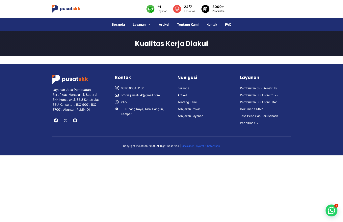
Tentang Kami (187, 24)
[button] (331, 210)
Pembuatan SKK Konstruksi (259, 88)
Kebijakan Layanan (190, 116)
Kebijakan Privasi (189, 109)
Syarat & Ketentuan (208, 145)
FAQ (228, 24)
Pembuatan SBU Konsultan (258, 102)
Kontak (211, 24)
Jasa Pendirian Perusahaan (259, 116)
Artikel (164, 24)
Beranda (118, 24)
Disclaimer (188, 145)
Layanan (139, 24)
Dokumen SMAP (251, 109)
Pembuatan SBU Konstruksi (259, 95)
